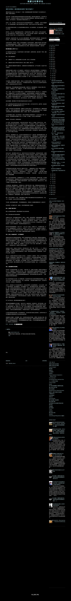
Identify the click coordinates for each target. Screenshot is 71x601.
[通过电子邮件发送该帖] (15, 324)
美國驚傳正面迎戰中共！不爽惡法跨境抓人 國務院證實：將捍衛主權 (58, 345)
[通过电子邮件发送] (16, 324)
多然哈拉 (51, 411)
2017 (51, 63)
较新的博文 (8, 360)
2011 (51, 188)
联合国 (50, 384)
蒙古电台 (51, 404)
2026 (51, 46)
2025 (51, 48)
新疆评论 (51, 370)
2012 (51, 187)
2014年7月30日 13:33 (15, 332)
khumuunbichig (52, 398)
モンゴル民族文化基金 (53, 381)
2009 (51, 192)
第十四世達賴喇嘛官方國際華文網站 (56, 385)
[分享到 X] (19, 324)
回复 (9, 335)
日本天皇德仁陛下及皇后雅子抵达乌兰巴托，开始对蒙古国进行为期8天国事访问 (58, 483)
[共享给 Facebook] (20, 324)
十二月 (53, 70)
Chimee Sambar (52, 382)
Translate (58, 41)
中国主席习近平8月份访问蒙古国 (57, 117)
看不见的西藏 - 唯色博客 (54, 399)
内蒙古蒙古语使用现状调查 (56, 80)
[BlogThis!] (17, 324)
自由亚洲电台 (51, 395)
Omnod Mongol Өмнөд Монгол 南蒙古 (56, 415)
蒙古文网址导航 (52, 401)
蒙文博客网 (51, 407)
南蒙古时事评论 (35, 1)
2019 (51, 59)
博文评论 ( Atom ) (12, 363)
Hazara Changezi (52, 367)
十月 (53, 73)
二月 (53, 181)
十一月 (53, 71)
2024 (51, 50)
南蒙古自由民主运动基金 (54, 363)
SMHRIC (51, 373)
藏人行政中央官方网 (53, 387)
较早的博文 (44, 360)
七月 (53, 79)
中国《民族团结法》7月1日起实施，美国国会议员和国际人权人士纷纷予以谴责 (58, 234)
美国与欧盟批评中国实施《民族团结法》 (56, 248)
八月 (53, 77)
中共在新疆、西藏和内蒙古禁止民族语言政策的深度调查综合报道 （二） (58, 499)
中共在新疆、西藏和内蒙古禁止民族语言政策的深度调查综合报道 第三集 (58, 477)
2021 (51, 55)
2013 (51, 185)
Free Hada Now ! (52, 377)
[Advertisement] (26, 356)
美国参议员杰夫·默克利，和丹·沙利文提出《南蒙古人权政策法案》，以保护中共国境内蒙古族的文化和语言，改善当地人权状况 (57, 432)
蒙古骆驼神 (53, 91)
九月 (53, 75)
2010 (51, 190)
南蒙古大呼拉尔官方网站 (54, 365)
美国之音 (51, 396)
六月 (53, 174)
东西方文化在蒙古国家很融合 (57, 109)
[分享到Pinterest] (21, 324)
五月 (53, 175)
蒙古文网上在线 (52, 412)
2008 (51, 194)
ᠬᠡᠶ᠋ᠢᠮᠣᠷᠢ (50, 409)
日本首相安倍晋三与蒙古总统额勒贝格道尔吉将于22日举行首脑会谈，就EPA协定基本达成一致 (58, 121)
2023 (51, 52)
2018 (51, 61)
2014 (51, 68)
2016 (51, 64)
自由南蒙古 (51, 371)
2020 (51, 57)
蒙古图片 (51, 368)
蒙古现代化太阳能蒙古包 (56, 168)
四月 (53, 177)
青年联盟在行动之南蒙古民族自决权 (56, 403)
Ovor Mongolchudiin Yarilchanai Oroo (56, 379)
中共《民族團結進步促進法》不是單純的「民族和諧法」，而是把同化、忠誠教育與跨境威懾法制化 (56, 312)
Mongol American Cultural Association (56, 390)
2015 (51, 66)
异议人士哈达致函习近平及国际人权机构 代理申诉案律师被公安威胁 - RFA (58, 159)
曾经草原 (51, 414)
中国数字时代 (51, 393)
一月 (53, 183)
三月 (53, 179)
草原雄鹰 (51, 406)
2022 (51, 54)
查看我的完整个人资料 (59, 33)
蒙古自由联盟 (51, 388)
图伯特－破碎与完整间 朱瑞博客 (55, 392)
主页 (26, 360)
